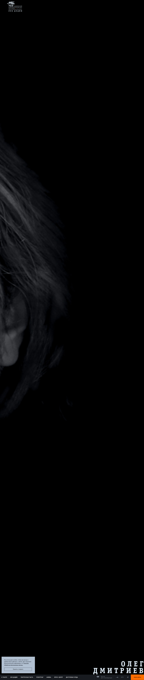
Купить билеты (137, 677)
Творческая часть (27, 677)
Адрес (122, 677)
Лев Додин (14, 677)
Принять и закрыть (18, 669)
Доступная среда (72, 677)
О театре (4, 677)
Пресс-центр (58, 677)
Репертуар (39, 677)
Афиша (48, 677)
